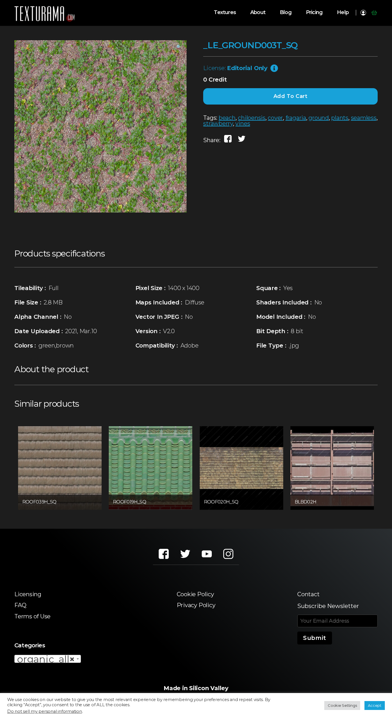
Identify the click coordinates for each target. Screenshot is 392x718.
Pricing (314, 12)
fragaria (296, 117)
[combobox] (47, 659)
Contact (308, 594)
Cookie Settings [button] (342, 705)
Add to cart (290, 96)
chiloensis (251, 117)
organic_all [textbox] (46, 659)
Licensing (27, 594)
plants (339, 117)
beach (227, 117)
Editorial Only (247, 68)
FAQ (20, 605)
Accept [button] (374, 705)
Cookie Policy (195, 594)
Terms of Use (32, 616)
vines (242, 123)
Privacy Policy (196, 605)
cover (275, 117)
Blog (286, 12)
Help (343, 12)
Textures (225, 12)
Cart (374, 13)
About (257, 12)
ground (318, 117)
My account (363, 13)
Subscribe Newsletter (328, 606)
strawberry (218, 123)
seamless (364, 117)
